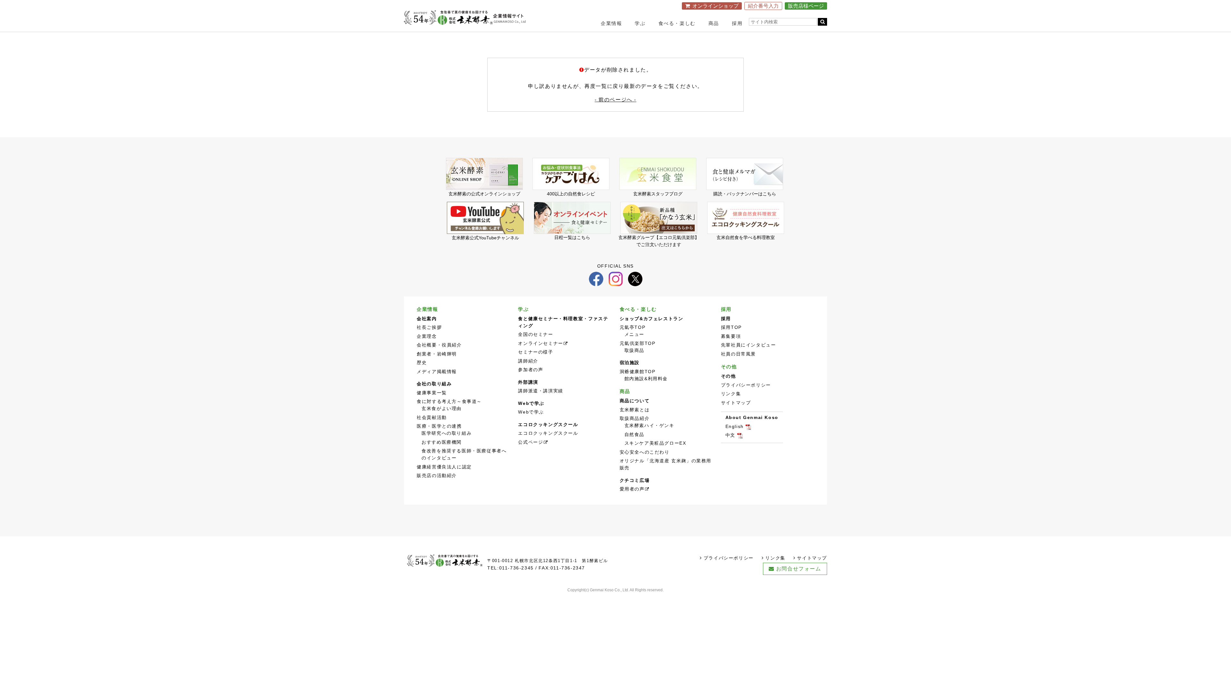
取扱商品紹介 (635, 418)
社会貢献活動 (432, 417)
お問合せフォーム (798, 568)
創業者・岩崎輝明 (437, 354)
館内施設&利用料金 (646, 378)
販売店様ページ (806, 6)
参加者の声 (530, 369)
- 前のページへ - (615, 99)
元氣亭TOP (633, 327)
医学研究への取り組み (447, 433)
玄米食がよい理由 (442, 408)
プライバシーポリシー (746, 385)
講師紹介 (528, 361)
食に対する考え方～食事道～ (449, 401)
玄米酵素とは (635, 409)
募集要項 (731, 336)
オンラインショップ (715, 6)
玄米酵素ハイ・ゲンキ (649, 425)
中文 (730, 435)
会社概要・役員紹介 (439, 345)
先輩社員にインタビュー (748, 345)
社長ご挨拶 (429, 327)
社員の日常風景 (738, 354)
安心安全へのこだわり (645, 452)
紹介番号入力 (763, 6)
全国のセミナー (535, 334)
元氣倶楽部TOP (638, 343)
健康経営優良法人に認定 (444, 467)
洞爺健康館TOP (638, 371)
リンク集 (731, 393)
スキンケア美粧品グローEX (655, 443)
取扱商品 (634, 350)
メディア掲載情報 (437, 371)
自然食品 (634, 434)
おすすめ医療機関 (442, 442)
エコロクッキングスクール (548, 433)
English (734, 426)
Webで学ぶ (531, 412)
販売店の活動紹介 (437, 475)
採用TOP (731, 327)
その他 (729, 366)
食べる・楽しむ (677, 23)
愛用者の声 (632, 489)
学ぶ (640, 23)
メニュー (634, 334)
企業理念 (427, 336)
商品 (713, 23)
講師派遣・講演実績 (540, 391)
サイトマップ (736, 402)
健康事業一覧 (432, 392)
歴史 (422, 362)
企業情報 (611, 23)
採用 (737, 23)
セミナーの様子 (535, 352)
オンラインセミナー (540, 343)
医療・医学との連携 (439, 426)
